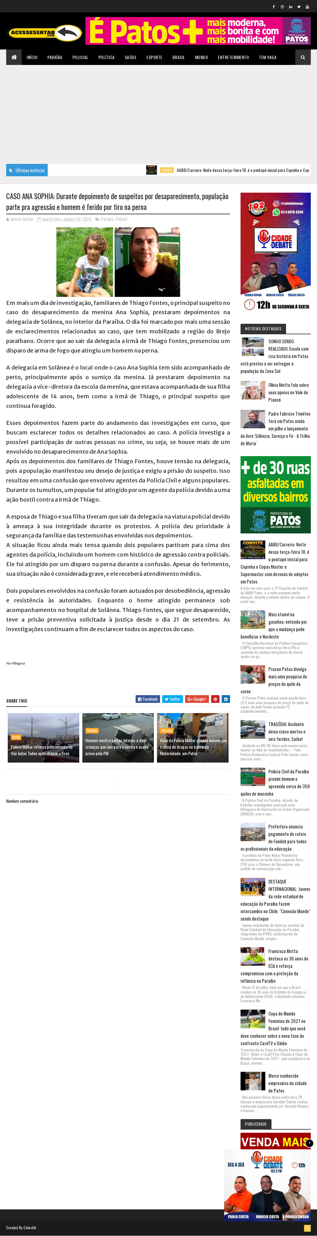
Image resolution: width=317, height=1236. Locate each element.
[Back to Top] (307, 1228)
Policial (80, 57)
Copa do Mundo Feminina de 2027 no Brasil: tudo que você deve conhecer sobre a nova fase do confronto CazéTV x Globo (273, 1028)
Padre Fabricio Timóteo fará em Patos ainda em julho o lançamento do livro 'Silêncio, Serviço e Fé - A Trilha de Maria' (275, 428)
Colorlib (30, 1227)
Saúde (131, 57)
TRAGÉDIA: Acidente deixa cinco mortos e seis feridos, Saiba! (287, 731)
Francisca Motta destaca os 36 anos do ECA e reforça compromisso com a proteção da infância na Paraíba (274, 965)
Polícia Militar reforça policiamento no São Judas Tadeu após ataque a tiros (41, 749)
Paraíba (55, 57)
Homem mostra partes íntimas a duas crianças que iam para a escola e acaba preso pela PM (116, 746)
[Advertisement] (158, 111)
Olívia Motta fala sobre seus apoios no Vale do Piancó (288, 392)
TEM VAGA (267, 57)
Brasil (178, 57)
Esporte (154, 57)
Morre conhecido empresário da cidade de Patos (287, 1083)
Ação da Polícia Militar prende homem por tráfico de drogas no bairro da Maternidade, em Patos (193, 746)
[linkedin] (290, 6)
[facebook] (274, 6)
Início (32, 57)
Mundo (201, 57)
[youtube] (307, 6)
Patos (16, 737)
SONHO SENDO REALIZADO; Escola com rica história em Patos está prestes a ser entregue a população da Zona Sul (275, 356)
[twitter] (299, 6)
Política (106, 57)
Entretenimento (233, 57)
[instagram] (282, 6)
